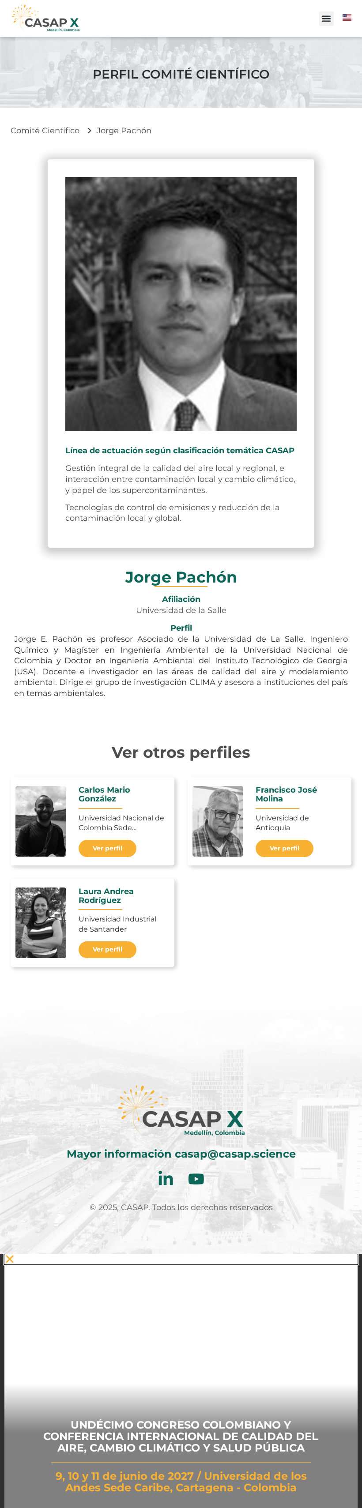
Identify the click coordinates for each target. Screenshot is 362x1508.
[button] (326, 18)
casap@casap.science (235, 1153)
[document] (181, 1381)
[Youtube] (196, 1179)
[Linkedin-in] (166, 1179)
